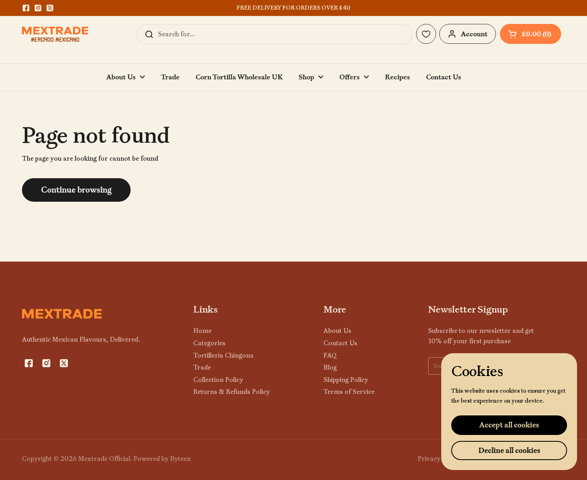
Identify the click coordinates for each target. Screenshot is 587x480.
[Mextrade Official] (55, 34)
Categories (209, 343)
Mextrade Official (104, 458)
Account (474, 34)
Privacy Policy (439, 458)
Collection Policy (218, 380)
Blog (330, 367)
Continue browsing (76, 190)
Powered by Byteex (162, 458)
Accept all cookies (509, 424)
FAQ (330, 355)
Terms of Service (349, 392)
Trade (202, 367)
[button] (530, 34)
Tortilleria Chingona (223, 355)
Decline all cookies (509, 450)
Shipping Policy (345, 380)
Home (202, 331)
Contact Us (340, 343)
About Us (337, 331)
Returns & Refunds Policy (231, 392)
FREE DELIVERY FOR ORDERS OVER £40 (293, 8)
